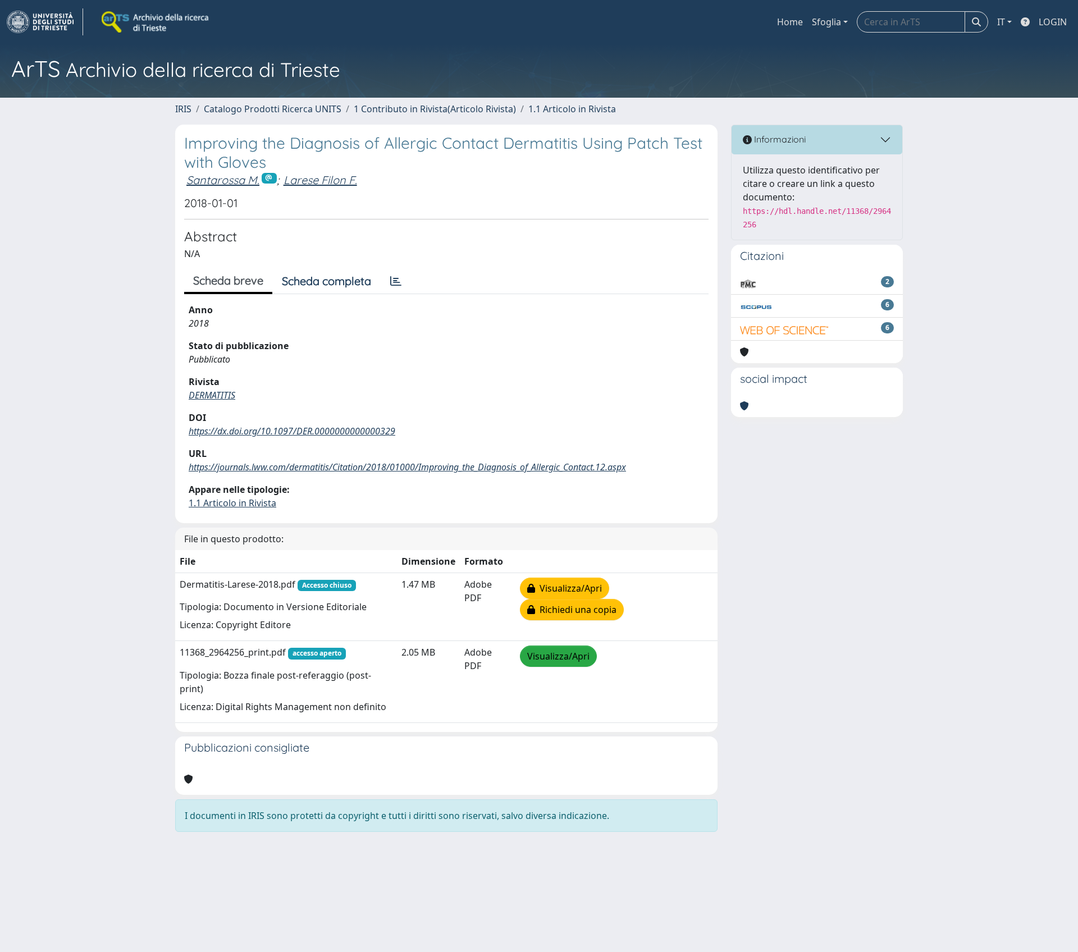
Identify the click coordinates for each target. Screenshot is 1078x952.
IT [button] (1001, 22)
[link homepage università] (156, 21)
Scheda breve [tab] (228, 280)
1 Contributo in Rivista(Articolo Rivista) (435, 109)
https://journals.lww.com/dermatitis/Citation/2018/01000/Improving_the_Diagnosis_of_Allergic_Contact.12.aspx (407, 467)
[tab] (396, 281)
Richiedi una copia (575, 609)
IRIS (183, 109)
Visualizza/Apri (568, 588)
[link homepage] (45, 21)
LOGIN (1053, 22)
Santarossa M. (222, 180)
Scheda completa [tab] (326, 281)
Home (790, 22)
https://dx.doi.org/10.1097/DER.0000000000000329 (292, 431)
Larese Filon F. (320, 180)
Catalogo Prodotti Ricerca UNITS (272, 109)
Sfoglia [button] (826, 22)
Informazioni (779, 139)
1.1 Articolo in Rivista (572, 109)
